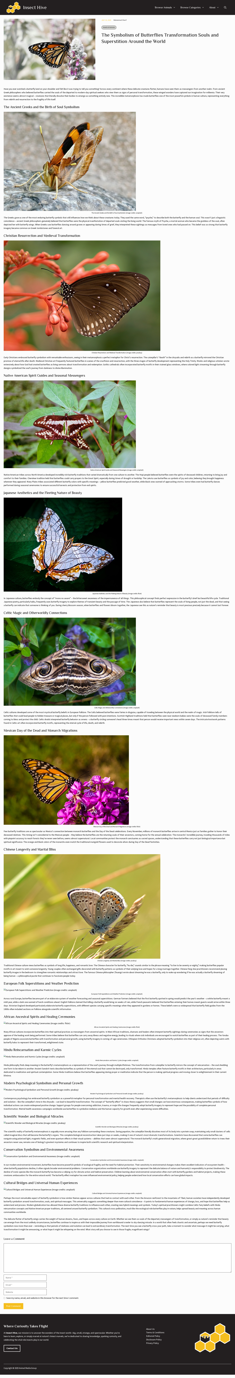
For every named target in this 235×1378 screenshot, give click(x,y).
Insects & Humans (109, 27)
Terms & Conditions (155, 1332)
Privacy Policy (152, 1343)
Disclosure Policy (154, 1339)
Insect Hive (35, 7)
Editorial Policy (153, 1336)
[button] (225, 7)
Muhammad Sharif (120, 20)
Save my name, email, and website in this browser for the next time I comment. (42, 1298)
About (212, 7)
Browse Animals (163, 7)
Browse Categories (190, 7)
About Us (150, 1329)
